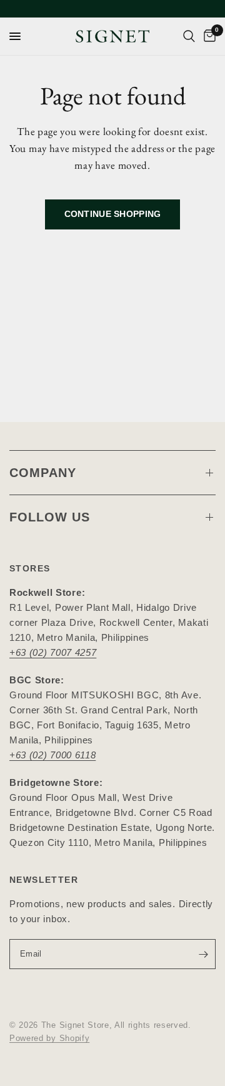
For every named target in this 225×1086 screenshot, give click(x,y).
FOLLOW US (49, 517)
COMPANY (42, 473)
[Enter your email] (203, 954)
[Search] (189, 36)
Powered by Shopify (49, 1038)
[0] (207, 36)
